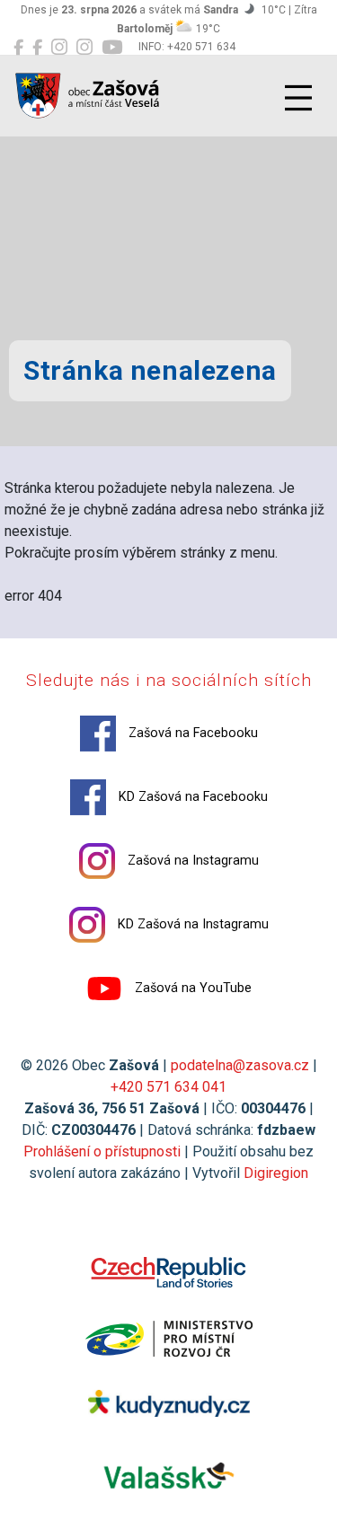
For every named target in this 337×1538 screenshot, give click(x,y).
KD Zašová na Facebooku (191, 796)
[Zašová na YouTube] (112, 47)
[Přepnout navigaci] (298, 98)
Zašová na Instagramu (191, 860)
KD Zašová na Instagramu (191, 924)
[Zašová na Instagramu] (59, 47)
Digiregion (276, 1173)
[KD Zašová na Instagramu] (84, 47)
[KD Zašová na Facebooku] (37, 47)
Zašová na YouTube (191, 988)
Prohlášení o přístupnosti (102, 1151)
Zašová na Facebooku (191, 733)
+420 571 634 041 (168, 1086)
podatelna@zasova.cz (240, 1065)
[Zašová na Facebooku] (18, 47)
